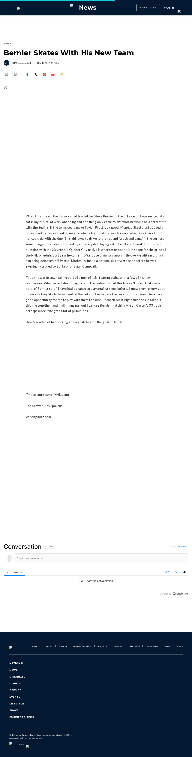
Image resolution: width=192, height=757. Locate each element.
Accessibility (103, 646)
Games (167, 646)
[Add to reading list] (16, 74)
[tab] (14, 572)
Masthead (118, 646)
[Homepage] (17, 646)
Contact (49, 646)
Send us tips (134, 646)
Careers (179, 646)
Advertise (63, 646)
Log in (173, 546)
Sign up (182, 546)
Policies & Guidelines (82, 646)
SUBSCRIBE (148, 7)
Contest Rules (152, 646)
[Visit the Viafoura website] (180, 593)
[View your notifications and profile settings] (184, 572)
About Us (36, 646)
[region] (96, 570)
